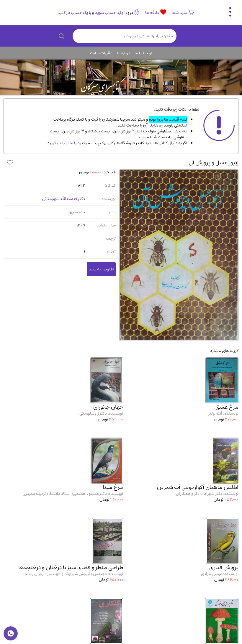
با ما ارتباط (67, 143)
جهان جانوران (108, 407)
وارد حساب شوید (109, 12)
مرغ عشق (226, 407)
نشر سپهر (76, 212)
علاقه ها (152, 12)
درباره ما (123, 53)
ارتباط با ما (143, 53)
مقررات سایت (101, 53)
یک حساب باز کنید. (72, 12)
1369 (80, 225)
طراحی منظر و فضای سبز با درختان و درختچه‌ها (70, 567)
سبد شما (179, 12)
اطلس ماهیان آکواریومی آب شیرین (197, 487)
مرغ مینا (113, 487)
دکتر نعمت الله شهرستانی (63, 198)
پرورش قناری (223, 567)
